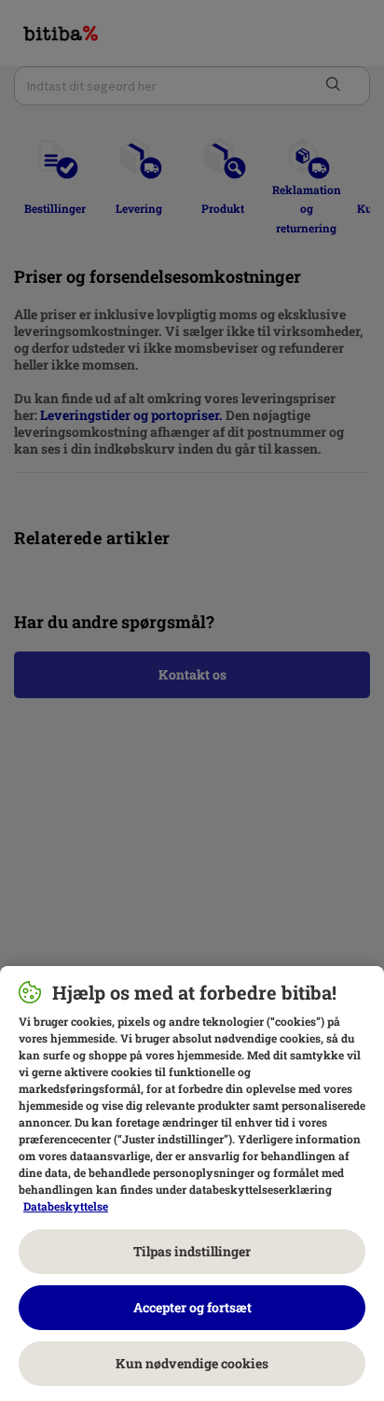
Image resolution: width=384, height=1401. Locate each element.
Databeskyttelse (65, 1205)
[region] (192, 1183)
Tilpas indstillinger (192, 1251)
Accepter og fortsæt (192, 1307)
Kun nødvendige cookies (192, 1363)
